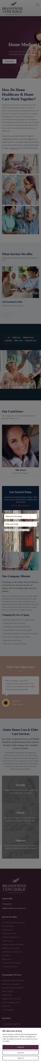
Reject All (20, 1058)
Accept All (20, 1047)
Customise (20, 1053)
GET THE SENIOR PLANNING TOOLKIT (16, 530)
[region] (20, 1045)
